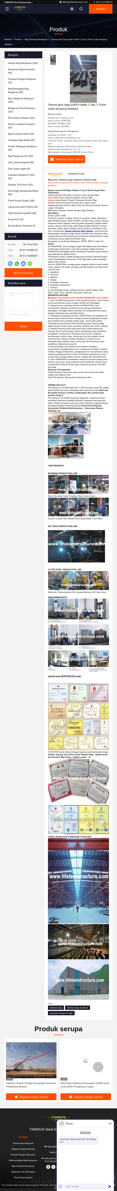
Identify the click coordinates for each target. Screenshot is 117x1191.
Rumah (8, 39)
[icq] (30, 263)
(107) (21, 110)
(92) (21, 177)
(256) (23, 63)
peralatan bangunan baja (61, 1013)
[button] (19, 1067)
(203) (21, 100)
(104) (21, 118)
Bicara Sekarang (23, 272)
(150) (20, 156)
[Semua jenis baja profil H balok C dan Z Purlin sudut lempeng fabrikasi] (83, 79)
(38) (21, 162)
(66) (22, 213)
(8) (19, 168)
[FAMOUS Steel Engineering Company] (20, 8)
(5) (21, 226)
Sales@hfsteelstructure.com (75, 2)
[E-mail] (23, 263)
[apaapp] (17, 264)
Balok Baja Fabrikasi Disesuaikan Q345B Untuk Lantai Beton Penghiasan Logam (30, 1085)
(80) (18, 90)
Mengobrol (101, 9)
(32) (22, 81)
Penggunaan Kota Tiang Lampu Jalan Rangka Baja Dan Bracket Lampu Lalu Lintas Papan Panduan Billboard (83, 1085)
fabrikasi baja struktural (77, 1008)
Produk (18, 39)
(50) (21, 71)
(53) (21, 126)
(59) (23, 193)
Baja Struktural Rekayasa (36, 39)
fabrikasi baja (56, 1008)
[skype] (10, 263)
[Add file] (60, 1186)
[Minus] (110, 1123)
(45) (23, 207)
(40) (22, 148)
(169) (21, 200)
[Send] (110, 1186)
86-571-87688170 (104, 2)
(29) (21, 134)
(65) (21, 140)
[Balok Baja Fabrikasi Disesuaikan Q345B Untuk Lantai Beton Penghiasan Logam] (31, 1060)
